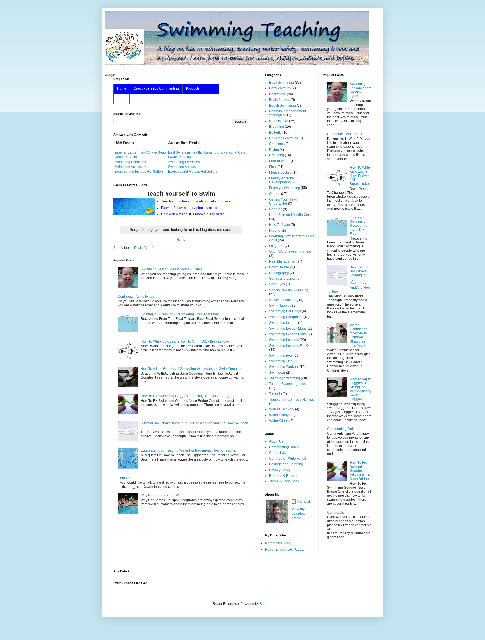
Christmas (277, 144)
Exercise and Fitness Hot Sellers (139, 172)
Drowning (276, 155)
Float (273, 167)
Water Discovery (281, 409)
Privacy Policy (279, 470)
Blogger (265, 604)
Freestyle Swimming (284, 188)
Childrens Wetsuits (283, 138)
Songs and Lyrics (282, 279)
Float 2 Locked (280, 172)
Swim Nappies (280, 306)
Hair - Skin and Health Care (290, 215)
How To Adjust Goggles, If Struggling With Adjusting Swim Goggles (191, 369)
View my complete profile (299, 513)
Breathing (276, 127)
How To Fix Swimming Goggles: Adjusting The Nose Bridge (185, 396)
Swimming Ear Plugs (285, 311)
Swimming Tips (280, 361)
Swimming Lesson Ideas (287, 329)
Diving (274, 150)
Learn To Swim (125, 157)
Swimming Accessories (131, 167)
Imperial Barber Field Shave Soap (140, 152)
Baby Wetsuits (280, 88)
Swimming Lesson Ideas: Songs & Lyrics (171, 269)
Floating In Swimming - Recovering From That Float (180, 314)
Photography (279, 273)
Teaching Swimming (284, 378)
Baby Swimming (281, 83)
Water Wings (279, 421)
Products (193, 88)
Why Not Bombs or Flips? (160, 495)
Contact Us (126, 478)
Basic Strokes (279, 100)
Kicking (274, 231)
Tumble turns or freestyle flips (291, 400)
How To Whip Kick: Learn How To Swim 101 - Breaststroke (185, 341)
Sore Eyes (277, 284)
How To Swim (279, 225)
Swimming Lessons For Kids (290, 346)
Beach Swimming (282, 106)
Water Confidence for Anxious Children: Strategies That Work (358, 335)
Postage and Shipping (286, 464)
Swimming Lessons (284, 340)
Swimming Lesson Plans (288, 334)
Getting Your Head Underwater (283, 201)
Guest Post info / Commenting (156, 88)
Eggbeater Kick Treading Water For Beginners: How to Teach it (188, 450)
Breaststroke (278, 121)
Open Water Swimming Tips (290, 252)
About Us (276, 441)
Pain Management (283, 261)
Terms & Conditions (284, 481)
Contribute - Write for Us (136, 297)
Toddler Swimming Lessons (290, 384)
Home (121, 88)
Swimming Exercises (130, 162)
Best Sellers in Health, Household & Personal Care (207, 152)
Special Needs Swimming (288, 290)
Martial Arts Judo (277, 543)
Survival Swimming (283, 300)
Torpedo (275, 394)
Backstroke (277, 94)
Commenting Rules (284, 447)
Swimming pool (281, 355)
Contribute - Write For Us (288, 459)
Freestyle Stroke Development (281, 180)
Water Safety (279, 415)
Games (274, 194)
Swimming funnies (283, 323)
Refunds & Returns (283, 476)
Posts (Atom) (144, 248)
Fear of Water (279, 161)
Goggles (275, 209)
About (121, 98)
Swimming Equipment (286, 317)
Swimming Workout (284, 367)
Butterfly (275, 133)
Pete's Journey (280, 267)
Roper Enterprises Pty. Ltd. (285, 550)
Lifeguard (276, 246)
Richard (303, 502)
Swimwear (277, 373)
